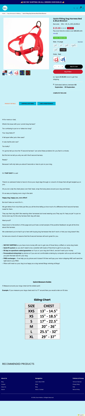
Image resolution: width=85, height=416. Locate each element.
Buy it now (67, 71)
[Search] (74, 8)
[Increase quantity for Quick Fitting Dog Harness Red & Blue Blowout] (62, 67)
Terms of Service (77, 381)
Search (3, 389)
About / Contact (39, 389)
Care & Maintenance (46, 103)
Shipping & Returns (27, 103)
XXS (55, 45)
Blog (2, 381)
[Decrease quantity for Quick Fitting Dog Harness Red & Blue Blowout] (55, 67)
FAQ (74, 387)
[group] (26, 43)
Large (55, 49)
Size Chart (80, 41)
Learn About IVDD (39, 381)
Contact (3, 384)
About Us (3, 387)
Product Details (10, 103)
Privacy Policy (76, 384)
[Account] (77, 8)
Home (3, 13)
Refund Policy (76, 389)
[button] (47, 43)
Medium (74, 45)
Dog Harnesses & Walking (14, 13)
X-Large (63, 49)
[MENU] (83, 8)
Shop (36, 384)
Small (66, 45)
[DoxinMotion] (5, 8)
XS (61, 45)
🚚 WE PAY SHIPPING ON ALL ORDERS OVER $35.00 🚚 (42, 2)
